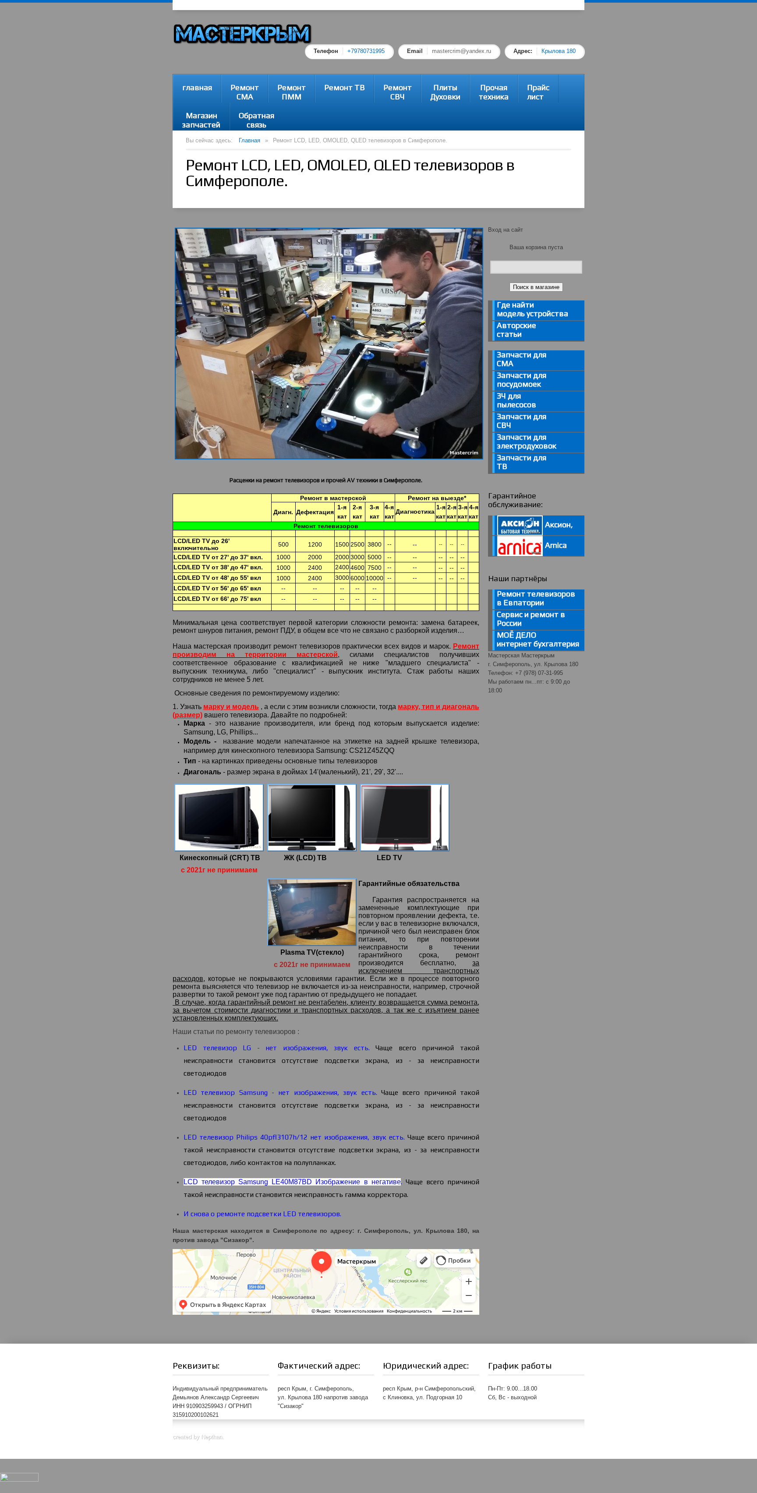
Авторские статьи (516, 330)
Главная (249, 140)
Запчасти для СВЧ (521, 421)
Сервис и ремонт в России (531, 619)
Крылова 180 (558, 51)
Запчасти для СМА (521, 359)
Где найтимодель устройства (532, 309)
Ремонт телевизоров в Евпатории (536, 598)
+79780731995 (366, 51)
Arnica (555, 545)
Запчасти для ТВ (521, 462)
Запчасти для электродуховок (526, 441)
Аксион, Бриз (535, 527)
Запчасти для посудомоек (521, 379)
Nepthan (211, 1436)
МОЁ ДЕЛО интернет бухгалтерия (538, 639)
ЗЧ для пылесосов (516, 400)
